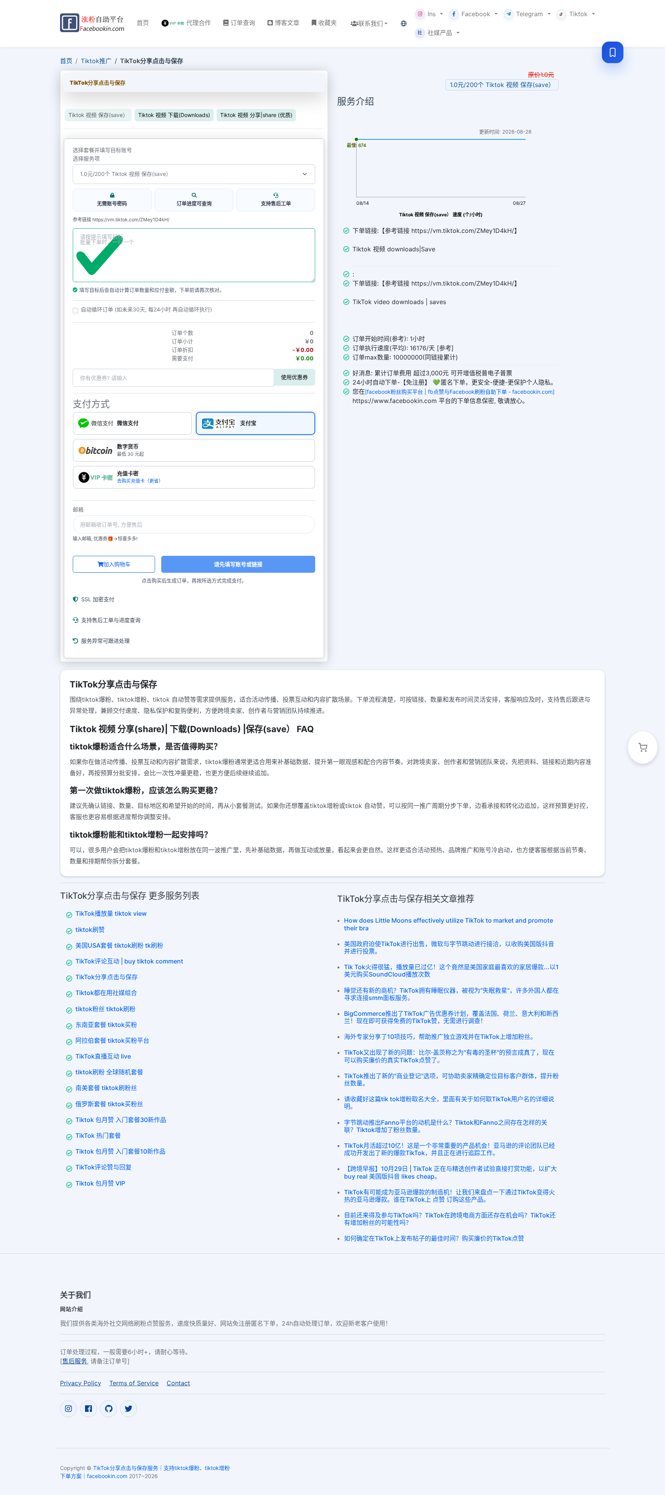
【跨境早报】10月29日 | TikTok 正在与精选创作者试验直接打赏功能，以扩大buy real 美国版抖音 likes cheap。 (450, 1172)
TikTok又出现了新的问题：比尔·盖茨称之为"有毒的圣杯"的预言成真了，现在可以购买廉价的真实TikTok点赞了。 (449, 1056)
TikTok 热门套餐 (98, 1135)
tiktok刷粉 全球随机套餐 (109, 1072)
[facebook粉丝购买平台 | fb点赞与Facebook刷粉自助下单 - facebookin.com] (460, 391)
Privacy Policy (80, 1382)
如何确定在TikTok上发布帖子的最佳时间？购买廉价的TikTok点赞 (434, 1238)
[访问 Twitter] (128, 1408)
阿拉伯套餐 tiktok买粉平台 (112, 1040)
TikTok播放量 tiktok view (111, 913)
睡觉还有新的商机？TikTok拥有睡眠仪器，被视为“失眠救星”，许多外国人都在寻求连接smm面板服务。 (451, 994)
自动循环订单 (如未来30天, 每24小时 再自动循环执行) (146, 309)
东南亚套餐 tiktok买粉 (106, 1024)
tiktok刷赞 (90, 929)
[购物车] (642, 747)
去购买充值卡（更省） (140, 481)
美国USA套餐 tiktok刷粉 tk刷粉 (119, 945)
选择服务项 (86, 158)
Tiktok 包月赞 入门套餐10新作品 (120, 1151)
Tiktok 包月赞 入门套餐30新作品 (120, 1120)
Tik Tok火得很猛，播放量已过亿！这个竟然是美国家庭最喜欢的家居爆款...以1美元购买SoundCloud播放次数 (451, 970)
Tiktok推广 (96, 61)
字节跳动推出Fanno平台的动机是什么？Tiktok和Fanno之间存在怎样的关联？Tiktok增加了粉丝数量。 (445, 1126)
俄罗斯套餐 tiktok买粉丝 (109, 1104)
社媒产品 (435, 33)
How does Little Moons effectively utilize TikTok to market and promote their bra (448, 923)
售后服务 (74, 1361)
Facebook (475, 14)
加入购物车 (117, 564)
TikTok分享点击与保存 (106, 977)
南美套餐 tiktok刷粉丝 (106, 1088)
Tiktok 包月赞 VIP (100, 1183)
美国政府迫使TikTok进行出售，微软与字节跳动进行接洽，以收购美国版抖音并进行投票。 (449, 947)
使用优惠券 (294, 377)
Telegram (529, 14)
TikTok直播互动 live (103, 1056)
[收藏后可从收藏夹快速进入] (612, 52)
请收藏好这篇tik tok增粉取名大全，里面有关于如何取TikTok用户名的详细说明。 (449, 1102)
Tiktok (578, 14)
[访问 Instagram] (68, 1408)
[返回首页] (92, 23)
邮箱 (78, 509)
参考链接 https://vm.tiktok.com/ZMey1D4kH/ (121, 219)
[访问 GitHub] (108, 1408)
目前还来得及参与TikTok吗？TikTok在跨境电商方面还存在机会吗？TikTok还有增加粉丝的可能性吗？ (450, 1218)
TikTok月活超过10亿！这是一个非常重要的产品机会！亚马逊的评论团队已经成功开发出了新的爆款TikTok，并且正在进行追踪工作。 (449, 1149)
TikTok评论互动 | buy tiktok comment (129, 961)
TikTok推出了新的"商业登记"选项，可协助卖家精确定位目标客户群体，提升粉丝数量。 (451, 1079)
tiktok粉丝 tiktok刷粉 (105, 1009)
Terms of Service (134, 1382)
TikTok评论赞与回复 (103, 1167)
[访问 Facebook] (88, 1408)
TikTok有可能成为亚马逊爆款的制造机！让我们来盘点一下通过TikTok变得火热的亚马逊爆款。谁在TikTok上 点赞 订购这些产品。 (449, 1195)
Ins (432, 14)
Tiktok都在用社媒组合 (106, 993)
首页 (66, 61)
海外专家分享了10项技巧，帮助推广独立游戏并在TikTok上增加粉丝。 (440, 1036)
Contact (178, 1382)
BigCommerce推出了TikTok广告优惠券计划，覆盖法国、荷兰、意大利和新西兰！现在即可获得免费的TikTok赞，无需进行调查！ (451, 1017)
